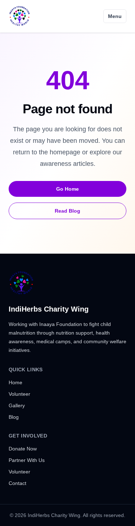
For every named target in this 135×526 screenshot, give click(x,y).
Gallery (17, 405)
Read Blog (67, 211)
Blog (14, 417)
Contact (17, 483)
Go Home (67, 189)
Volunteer (19, 394)
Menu (115, 16)
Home (15, 382)
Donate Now (23, 449)
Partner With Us (27, 460)
